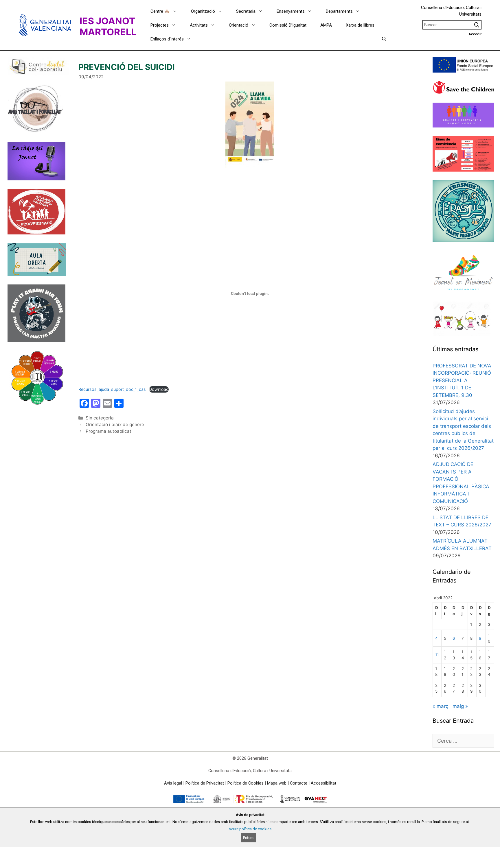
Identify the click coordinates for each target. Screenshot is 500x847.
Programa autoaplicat (108, 431)
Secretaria (245, 11)
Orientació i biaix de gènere (115, 424)
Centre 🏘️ (160, 11)
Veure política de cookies (250, 829)
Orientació (238, 25)
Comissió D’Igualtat (287, 25)
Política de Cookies (245, 783)
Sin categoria (100, 418)
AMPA (326, 25)
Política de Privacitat (204, 783)
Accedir (474, 34)
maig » (460, 706)
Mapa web (276, 783)
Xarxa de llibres (360, 25)
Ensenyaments (291, 11)
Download (159, 389)
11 (437, 654)
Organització (203, 11)
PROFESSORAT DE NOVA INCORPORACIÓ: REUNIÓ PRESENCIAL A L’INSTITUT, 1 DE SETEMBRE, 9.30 (462, 380)
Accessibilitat (323, 783)
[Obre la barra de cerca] (384, 39)
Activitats (199, 25)
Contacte (298, 783)
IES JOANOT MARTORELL (108, 26)
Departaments (339, 11)
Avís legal (173, 783)
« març (440, 706)
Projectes (159, 25)
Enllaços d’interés (167, 39)
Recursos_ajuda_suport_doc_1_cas (112, 389)
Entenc (248, 837)
